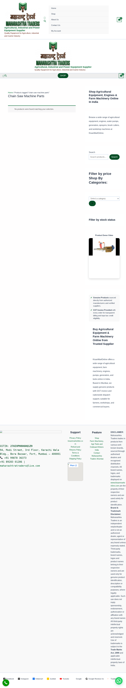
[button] (45, 19)
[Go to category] (92, 203)
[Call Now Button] (5, 682)
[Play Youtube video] (104, 247)
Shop (53, 14)
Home (53, 8)
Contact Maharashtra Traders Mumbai (96, 456)
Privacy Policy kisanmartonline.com (75, 441)
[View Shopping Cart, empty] (119, 19)
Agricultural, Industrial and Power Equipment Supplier (22, 29)
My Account (56, 31)
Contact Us (55, 25)
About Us (55, 19)
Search (92, 152)
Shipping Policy (75, 459)
